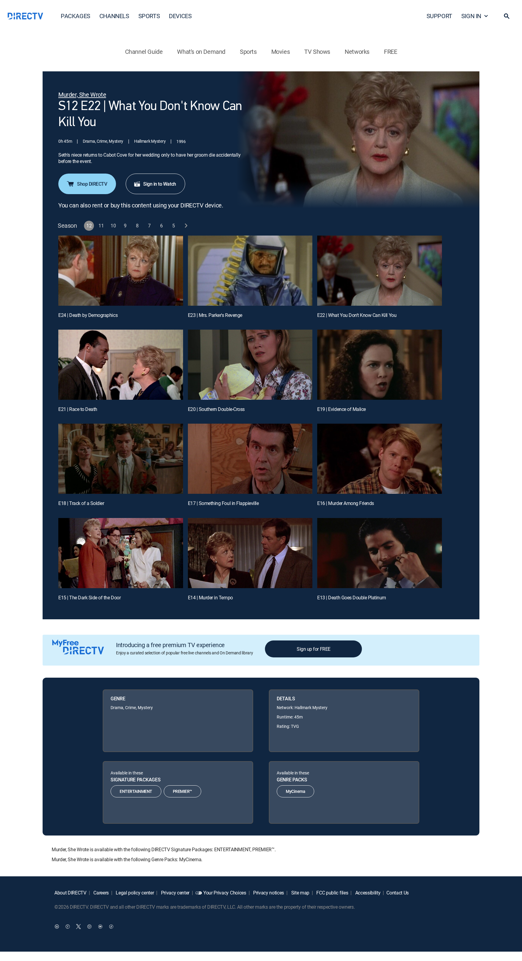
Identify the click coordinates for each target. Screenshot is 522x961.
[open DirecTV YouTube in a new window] (100, 926)
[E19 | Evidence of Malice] (379, 365)
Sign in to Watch (159, 184)
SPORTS (149, 16)
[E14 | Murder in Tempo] (250, 553)
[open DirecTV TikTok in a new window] (111, 926)
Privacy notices (268, 892)
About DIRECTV (70, 892)
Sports (248, 51)
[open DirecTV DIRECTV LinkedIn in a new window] (56, 926)
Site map (299, 892)
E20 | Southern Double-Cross (216, 409)
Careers (100, 892)
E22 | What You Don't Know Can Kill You (356, 315)
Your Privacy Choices (224, 892)
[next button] (186, 226)
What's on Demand (201, 51)
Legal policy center (134, 892)
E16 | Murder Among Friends (345, 503)
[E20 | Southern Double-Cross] (250, 365)
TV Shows (317, 51)
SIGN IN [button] (471, 16)
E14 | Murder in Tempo (210, 597)
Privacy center (174, 892)
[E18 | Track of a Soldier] (120, 459)
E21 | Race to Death (77, 409)
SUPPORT (439, 16)
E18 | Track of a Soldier (81, 503)
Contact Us (397, 892)
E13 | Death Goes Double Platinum (351, 597)
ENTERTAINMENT (136, 791)
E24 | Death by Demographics (88, 315)
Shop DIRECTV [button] (92, 184)
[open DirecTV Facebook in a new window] (67, 926)
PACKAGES (75, 16)
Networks (357, 51)
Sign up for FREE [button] (313, 649)
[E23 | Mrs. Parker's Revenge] (250, 271)
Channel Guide (144, 51)
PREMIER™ (182, 791)
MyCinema (295, 791)
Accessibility (367, 892)
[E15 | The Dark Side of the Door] (120, 553)
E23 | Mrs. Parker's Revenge (215, 315)
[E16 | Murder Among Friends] (379, 459)
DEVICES (180, 16)
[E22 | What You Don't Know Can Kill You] (379, 271)
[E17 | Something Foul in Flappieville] (250, 459)
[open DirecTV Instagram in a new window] (89, 926)
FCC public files (331, 892)
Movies (280, 51)
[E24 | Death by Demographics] (120, 271)
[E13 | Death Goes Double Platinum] (379, 553)
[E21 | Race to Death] (120, 365)
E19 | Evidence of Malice (341, 409)
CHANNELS (114, 16)
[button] (506, 16)
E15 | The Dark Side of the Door (89, 597)
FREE (390, 51)
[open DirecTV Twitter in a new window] (78, 926)
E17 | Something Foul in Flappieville (223, 503)
